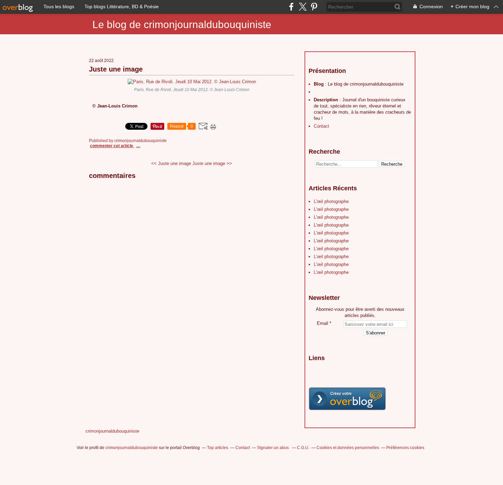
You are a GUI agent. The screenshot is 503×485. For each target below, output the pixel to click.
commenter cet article (112, 145)
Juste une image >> (212, 163)
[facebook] (291, 7)
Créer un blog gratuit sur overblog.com (347, 398)
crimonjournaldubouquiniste (112, 431)
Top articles (217, 447)
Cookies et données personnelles (348, 447)
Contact (321, 126)
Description (326, 99)
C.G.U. (303, 447)
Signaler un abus (273, 447)
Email (322, 323)
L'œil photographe (331, 201)
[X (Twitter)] (302, 7)
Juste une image (116, 69)
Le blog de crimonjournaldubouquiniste (181, 24)
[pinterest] (314, 7)
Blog (319, 84)
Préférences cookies (405, 447)
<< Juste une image (171, 163)
